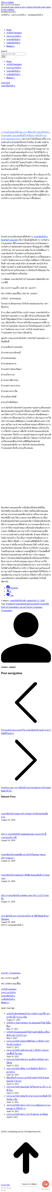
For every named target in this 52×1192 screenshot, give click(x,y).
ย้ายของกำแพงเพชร (15, 604)
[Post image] (8, 811)
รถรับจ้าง (36, 604)
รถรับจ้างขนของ (8, 989)
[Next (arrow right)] (5, 1190)
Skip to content (7, 2)
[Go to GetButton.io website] (45, 1189)
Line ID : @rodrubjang (11, 973)
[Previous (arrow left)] (2, 1190)
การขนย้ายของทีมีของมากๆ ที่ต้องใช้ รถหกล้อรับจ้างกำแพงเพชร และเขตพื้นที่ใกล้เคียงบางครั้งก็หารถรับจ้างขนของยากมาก (25, 135)
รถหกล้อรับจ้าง (8, 86)
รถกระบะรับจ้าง (8, 992)
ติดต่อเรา (5, 1002)
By (28, 600)
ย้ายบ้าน (28, 604)
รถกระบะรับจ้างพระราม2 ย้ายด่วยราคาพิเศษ (27, 1114)
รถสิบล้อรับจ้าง (8, 999)
